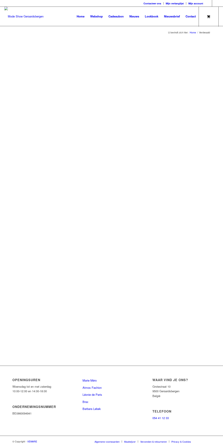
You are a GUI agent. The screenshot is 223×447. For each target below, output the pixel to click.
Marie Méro (90, 380)
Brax (85, 402)
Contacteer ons (152, 3)
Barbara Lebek (92, 409)
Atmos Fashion (92, 387)
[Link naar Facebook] (209, 3)
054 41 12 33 (160, 418)
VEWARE (32, 441)
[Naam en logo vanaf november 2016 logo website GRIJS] (24, 16)
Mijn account (195, 3)
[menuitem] (152, 3)
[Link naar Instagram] (215, 3)
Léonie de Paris (92, 394)
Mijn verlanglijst (175, 3)
